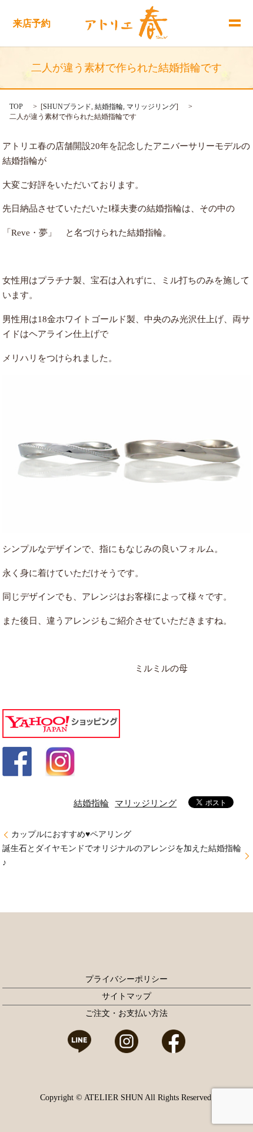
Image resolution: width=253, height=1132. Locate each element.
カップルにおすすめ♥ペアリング (71, 834)
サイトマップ (126, 996)
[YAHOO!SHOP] (61, 722)
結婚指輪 (109, 106)
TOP (16, 106)
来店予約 (32, 23)
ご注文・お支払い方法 (126, 1013)
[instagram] (60, 760)
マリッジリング (151, 106)
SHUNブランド (67, 106)
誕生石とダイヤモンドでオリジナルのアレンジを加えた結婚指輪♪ (121, 855)
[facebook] (17, 760)
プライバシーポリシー (126, 979)
